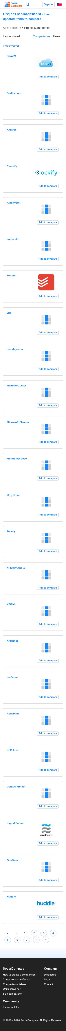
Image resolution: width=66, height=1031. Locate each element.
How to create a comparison (19, 974)
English (59, 4)
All (4, 27)
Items (56, 36)
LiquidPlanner (15, 823)
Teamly (11, 531)
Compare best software (16, 979)
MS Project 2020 (17, 458)
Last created (11, 46)
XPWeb (11, 604)
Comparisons (41, 36)
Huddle (11, 896)
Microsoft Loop (16, 385)
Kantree (11, 129)
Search (27, 4)
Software (15, 27)
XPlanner (12, 640)
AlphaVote (13, 202)
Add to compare (48, 76)
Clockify (12, 166)
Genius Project (16, 786)
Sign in (48, 4)
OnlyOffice (13, 494)
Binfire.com (14, 93)
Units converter (12, 988)
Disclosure (50, 974)
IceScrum (12, 677)
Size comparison (12, 993)
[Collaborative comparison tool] (13, 4)
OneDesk (12, 860)
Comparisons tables (14, 984)
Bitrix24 (11, 56)
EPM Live (12, 749)
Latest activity (11, 1007)
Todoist (11, 275)
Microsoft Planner (18, 422)
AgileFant (13, 713)
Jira (9, 312)
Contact (48, 984)
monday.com (15, 349)
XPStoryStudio (16, 567)
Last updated (11, 36)
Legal (47, 979)
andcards (13, 239)
